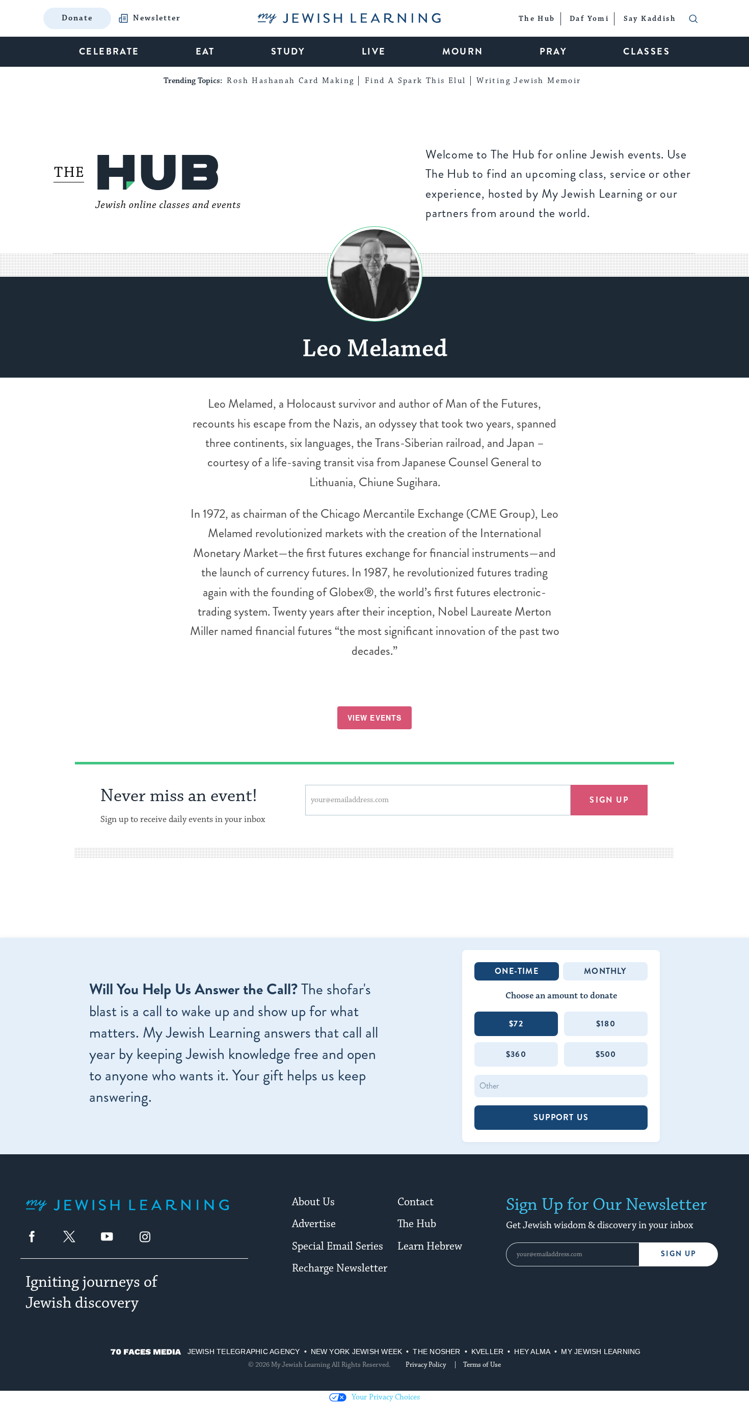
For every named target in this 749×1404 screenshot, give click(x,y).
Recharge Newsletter (339, 1268)
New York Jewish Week (357, 1351)
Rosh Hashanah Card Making (290, 81)
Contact (415, 1202)
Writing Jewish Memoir (528, 81)
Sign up (609, 800)
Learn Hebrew (429, 1246)
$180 (606, 1023)
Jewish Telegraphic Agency (244, 1351)
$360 (516, 1054)
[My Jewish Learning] (127, 1213)
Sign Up (678, 1254)
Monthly (605, 971)
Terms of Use (482, 1365)
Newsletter (157, 18)
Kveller (487, 1351)
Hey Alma (532, 1351)
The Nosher (436, 1351)
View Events (374, 717)
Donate (77, 18)
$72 (516, 1023)
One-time (517, 971)
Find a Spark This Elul (415, 81)
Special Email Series (337, 1246)
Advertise (314, 1224)
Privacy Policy (426, 1365)
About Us (313, 1202)
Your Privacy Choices (386, 1397)
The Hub (416, 1224)
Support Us (560, 1117)
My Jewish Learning (600, 1351)
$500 (606, 1054)
